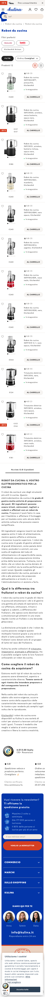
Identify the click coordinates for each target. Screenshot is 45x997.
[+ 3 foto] (11, 377)
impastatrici (8, 652)
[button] (23, 58)
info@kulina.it (22, 932)
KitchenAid (7, 716)
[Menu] (3, 9)
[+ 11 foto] (11, 81)
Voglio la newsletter (22, 846)
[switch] (5, 993)
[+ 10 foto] (11, 311)
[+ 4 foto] (11, 114)
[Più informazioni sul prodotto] (11, 442)
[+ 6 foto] (11, 147)
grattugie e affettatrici (26, 652)
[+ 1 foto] (11, 344)
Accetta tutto (22, 990)
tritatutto (36, 649)
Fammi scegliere (13, 982)
